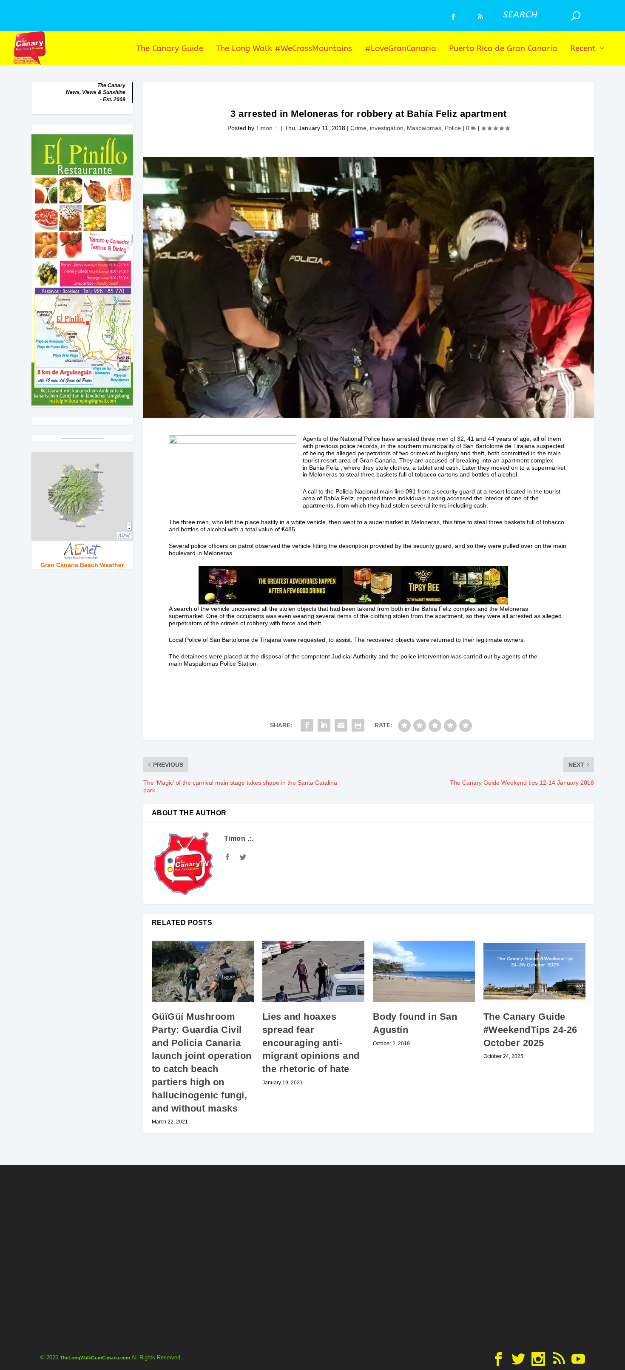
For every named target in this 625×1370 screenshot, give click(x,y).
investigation (386, 128)
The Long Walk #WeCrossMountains (284, 49)
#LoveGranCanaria (400, 49)
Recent (583, 49)
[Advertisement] (312, 1256)
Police (453, 128)
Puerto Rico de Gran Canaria (503, 49)
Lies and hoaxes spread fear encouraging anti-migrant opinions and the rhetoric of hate (311, 1042)
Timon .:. (267, 128)
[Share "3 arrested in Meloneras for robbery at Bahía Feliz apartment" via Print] (357, 725)
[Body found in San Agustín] (424, 971)
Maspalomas (424, 128)
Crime (358, 128)
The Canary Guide (169, 49)
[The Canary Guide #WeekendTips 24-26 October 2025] (534, 971)
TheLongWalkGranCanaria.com (95, 1357)
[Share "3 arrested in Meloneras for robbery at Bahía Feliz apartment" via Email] (340, 725)
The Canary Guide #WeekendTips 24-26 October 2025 (530, 1029)
